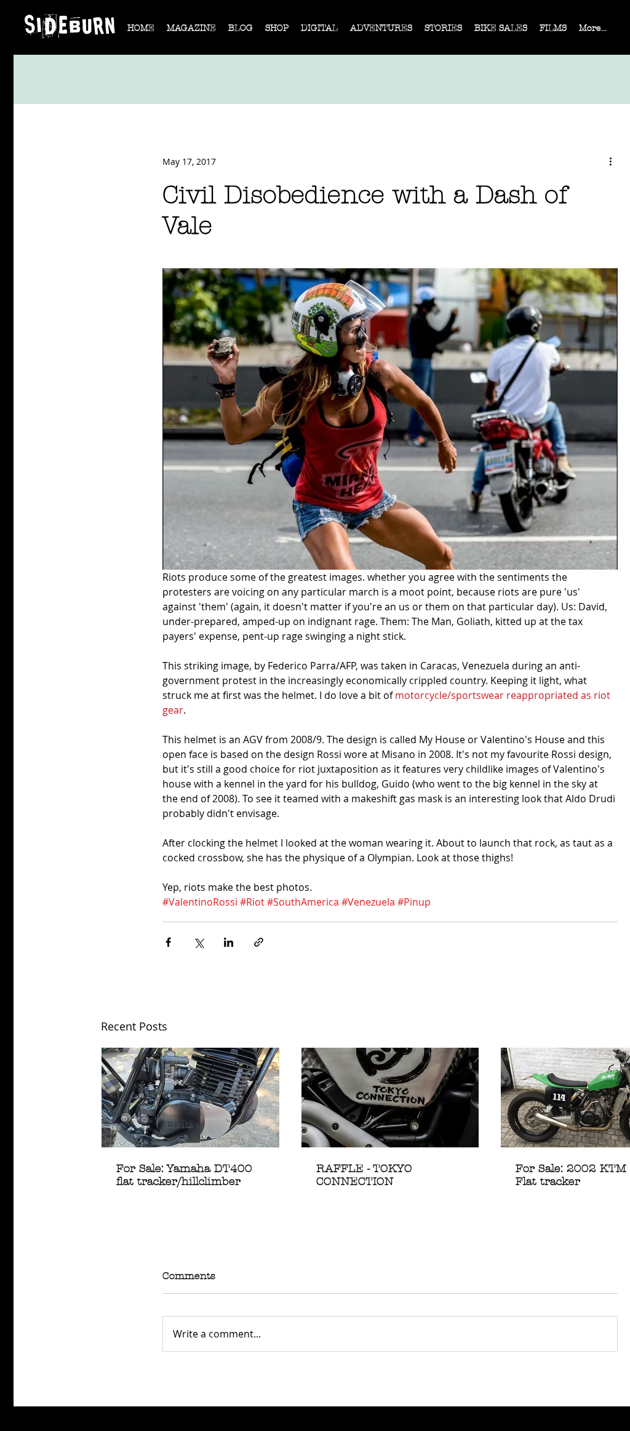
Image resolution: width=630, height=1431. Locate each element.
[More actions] (610, 161)
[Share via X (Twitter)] (198, 942)
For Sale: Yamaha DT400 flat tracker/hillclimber (184, 1175)
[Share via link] (259, 942)
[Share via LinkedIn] (228, 942)
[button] (191, 32)
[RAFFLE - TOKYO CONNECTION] (390, 1097)
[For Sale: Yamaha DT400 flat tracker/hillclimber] (190, 1097)
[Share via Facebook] (168, 942)
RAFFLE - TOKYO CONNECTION (364, 1175)
